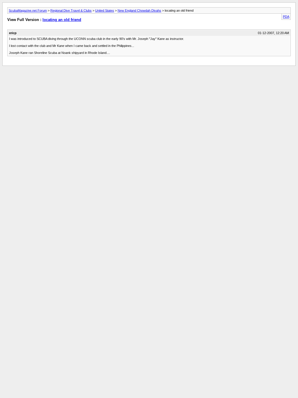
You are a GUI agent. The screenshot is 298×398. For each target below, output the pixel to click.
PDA (286, 16)
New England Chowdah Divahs (139, 10)
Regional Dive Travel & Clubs (71, 10)
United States (104, 10)
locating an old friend (61, 19)
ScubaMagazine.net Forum (28, 10)
